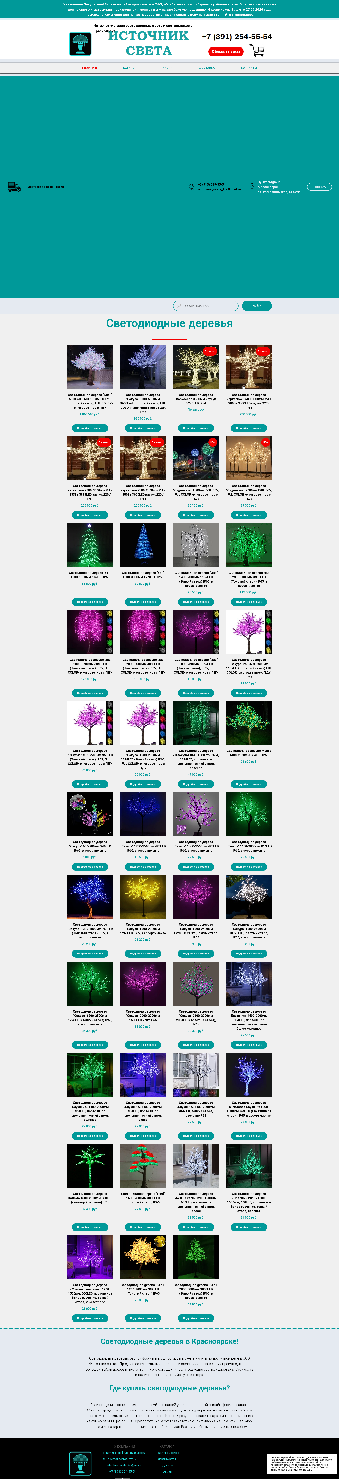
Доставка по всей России (46, 186)
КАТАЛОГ (129, 67)
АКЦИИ (168, 67)
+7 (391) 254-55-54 (122, 1471)
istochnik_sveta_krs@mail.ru (219, 189)
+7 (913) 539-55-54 (211, 184)
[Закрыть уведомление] (334, 1456)
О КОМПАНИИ (124, 1446)
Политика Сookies (167, 1452)
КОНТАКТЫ (249, 67)
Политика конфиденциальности (124, 1452)
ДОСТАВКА (207, 67)
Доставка (168, 1465)
